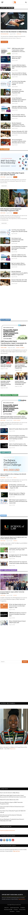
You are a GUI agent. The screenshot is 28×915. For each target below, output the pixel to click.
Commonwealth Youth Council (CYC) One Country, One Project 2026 (18, 549)
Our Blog (19, 33)
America (15, 540)
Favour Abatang (5, 33)
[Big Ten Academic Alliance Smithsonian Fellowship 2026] (6, 117)
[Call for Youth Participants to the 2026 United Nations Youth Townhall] (4, 445)
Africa (15, 177)
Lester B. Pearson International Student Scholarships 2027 (20, 382)
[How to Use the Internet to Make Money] (14, 21)
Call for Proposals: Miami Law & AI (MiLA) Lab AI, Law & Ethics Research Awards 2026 (13, 538)
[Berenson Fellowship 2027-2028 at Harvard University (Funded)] (6, 134)
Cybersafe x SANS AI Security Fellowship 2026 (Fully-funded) (19, 107)
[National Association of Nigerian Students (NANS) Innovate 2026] (4, 494)
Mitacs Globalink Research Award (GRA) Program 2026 (17, 622)
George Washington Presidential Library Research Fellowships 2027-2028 (19, 99)
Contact (18, 911)
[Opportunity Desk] (14, 2)
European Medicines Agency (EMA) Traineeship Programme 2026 (19, 66)
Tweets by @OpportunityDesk (7, 830)
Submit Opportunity (14, 907)
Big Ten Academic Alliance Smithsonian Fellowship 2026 (19, 115)
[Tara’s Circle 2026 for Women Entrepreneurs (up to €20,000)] (6, 75)
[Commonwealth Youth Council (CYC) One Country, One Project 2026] (4, 549)
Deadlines (23, 907)
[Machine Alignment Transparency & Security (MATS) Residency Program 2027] (6, 125)
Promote (16, 909)
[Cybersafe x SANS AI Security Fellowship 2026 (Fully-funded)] (6, 109)
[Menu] (2, 2)
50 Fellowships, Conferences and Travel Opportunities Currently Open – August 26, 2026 (18, 486)
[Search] (26, 2)
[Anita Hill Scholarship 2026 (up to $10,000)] (7, 360)
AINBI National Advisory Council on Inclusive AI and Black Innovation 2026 (17, 614)
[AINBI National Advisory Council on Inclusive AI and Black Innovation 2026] (4, 614)
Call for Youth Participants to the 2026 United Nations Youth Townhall (18, 444)
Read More (4, 41)
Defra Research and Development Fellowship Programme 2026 (18, 91)
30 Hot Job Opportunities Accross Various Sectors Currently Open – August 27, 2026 (17, 606)
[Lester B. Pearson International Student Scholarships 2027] (21, 376)
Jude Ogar (2, 177)
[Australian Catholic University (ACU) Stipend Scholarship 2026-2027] (7, 376)
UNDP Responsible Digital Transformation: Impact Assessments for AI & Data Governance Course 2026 (18, 51)
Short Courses (20, 347)
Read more (12, 748)
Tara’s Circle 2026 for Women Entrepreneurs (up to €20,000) (19, 74)
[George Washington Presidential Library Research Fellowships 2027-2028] (6, 100)
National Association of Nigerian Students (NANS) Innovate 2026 (17, 494)
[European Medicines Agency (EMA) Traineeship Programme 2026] (6, 67)
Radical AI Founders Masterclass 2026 (16, 57)
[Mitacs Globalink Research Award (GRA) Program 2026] (4, 622)
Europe (15, 595)
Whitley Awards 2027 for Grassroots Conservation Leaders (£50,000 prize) (18, 562)
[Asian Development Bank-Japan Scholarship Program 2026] (21, 360)
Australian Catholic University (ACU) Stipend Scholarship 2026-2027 (6, 383)
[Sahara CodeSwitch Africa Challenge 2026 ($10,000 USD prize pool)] (14, 464)
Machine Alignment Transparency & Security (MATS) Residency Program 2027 (18, 125)
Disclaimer (12, 911)
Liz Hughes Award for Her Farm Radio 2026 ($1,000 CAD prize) (18, 555)
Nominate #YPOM (8, 909)
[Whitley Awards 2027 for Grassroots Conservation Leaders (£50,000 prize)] (4, 563)
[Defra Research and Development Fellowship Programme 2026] (6, 92)
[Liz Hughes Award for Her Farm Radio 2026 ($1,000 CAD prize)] (4, 556)
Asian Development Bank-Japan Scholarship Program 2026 (21, 366)
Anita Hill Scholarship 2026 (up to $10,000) (6, 365)
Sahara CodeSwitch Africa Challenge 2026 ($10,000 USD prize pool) (13, 474)
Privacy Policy (22, 909)
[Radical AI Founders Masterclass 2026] (6, 59)
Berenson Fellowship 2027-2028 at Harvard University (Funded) (19, 132)
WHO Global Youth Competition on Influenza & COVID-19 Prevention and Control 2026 (18, 501)
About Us (6, 907)
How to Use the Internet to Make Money (14, 32)
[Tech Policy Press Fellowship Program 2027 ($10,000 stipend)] (6, 84)
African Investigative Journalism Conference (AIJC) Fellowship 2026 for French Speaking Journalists (19, 142)
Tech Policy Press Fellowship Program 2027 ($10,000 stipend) (19, 83)
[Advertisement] (14, 304)
